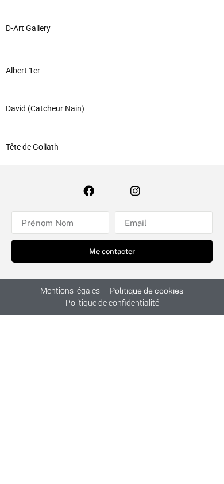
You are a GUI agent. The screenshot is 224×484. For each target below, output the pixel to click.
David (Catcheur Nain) (45, 108)
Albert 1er (23, 70)
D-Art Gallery (28, 28)
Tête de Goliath (32, 146)
